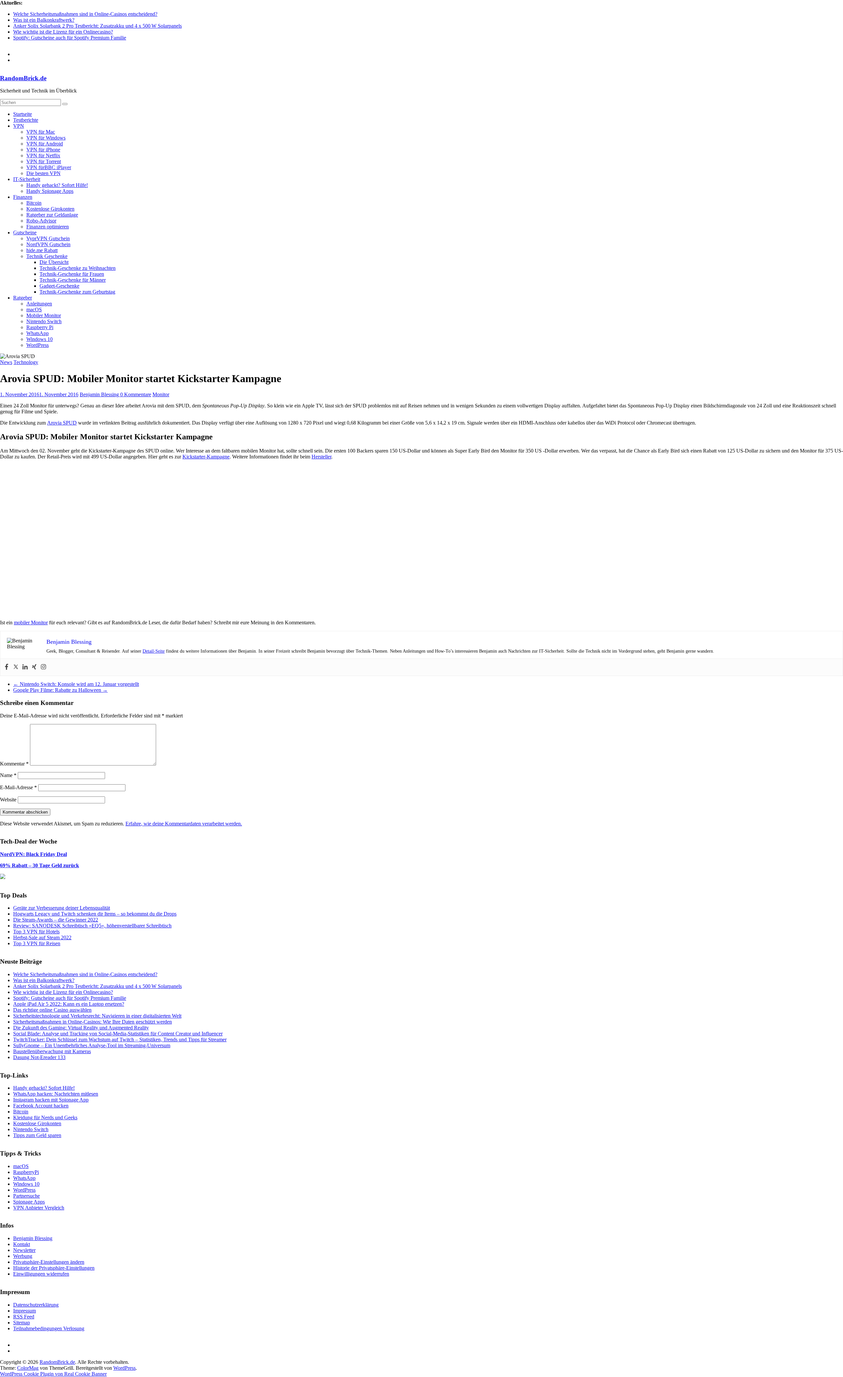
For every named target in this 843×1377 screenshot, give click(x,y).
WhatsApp (37, 333)
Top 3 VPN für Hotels (36, 931)
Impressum (24, 1310)
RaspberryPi (26, 1172)
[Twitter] (16, 667)
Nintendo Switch (44, 321)
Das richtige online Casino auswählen (52, 1010)
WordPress (37, 345)
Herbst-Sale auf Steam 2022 (42, 937)
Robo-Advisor (41, 220)
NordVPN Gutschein (48, 244)
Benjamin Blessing (100, 394)
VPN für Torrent (43, 161)
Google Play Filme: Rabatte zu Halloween (60, 690)
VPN (18, 126)
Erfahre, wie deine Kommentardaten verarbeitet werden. (183, 823)
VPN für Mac (40, 132)
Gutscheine (25, 232)
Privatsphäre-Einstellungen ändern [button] (48, 1262)
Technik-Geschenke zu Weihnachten (78, 268)
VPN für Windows (46, 138)
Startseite (22, 114)
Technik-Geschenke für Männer (73, 280)
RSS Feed (23, 1316)
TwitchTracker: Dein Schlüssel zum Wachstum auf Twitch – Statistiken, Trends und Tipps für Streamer (120, 1039)
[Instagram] (43, 667)
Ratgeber (22, 297)
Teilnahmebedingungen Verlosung (48, 1328)
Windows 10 (39, 339)
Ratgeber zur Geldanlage (52, 215)
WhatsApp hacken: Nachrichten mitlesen (55, 1094)
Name (8, 775)
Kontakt (21, 1244)
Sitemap (21, 1322)
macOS (34, 309)
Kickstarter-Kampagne (206, 456)
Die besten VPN (43, 173)
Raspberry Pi (39, 327)
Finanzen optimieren (47, 226)
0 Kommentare (135, 394)
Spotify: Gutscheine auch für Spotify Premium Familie (69, 37)
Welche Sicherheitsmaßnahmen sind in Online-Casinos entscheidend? (85, 14)
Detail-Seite (154, 651)
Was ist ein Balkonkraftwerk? (43, 20)
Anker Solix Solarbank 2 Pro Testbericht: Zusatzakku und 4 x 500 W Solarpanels (97, 26)
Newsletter (24, 1250)
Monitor (160, 394)
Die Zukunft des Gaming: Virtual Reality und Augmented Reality (81, 1027)
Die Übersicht (54, 262)
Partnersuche (26, 1196)
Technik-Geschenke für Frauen (72, 274)
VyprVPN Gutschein (48, 238)
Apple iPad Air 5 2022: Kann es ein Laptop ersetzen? (68, 1004)
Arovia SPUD (62, 423)
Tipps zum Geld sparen (37, 1135)
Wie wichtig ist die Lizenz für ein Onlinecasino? (63, 32)
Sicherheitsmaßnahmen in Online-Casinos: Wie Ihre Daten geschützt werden (92, 1022)
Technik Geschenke (47, 256)
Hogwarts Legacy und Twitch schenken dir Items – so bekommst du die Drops (95, 914)
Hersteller (321, 456)
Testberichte (25, 120)
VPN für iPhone (43, 149)
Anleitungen (39, 303)
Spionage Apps (29, 1202)
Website (8, 799)
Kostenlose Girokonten (50, 209)
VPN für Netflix (43, 155)
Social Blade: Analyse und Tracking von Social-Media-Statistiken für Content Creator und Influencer (118, 1033)
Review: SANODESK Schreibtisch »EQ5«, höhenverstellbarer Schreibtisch (92, 925)
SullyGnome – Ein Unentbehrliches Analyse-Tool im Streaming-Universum (91, 1045)
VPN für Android (44, 143)
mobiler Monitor (31, 622)
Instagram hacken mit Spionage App (51, 1100)
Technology (26, 362)
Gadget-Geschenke (59, 286)
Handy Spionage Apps (49, 191)
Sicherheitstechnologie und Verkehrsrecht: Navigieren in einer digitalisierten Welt (97, 1016)
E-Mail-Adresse (18, 787)
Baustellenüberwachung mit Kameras (52, 1051)
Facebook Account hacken (40, 1105)
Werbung (22, 1256)
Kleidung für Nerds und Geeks (45, 1117)
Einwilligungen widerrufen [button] (41, 1274)
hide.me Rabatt (42, 250)
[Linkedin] (25, 667)
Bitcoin (33, 203)
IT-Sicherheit (26, 179)
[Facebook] (7, 667)
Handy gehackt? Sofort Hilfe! (57, 185)
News (6, 362)
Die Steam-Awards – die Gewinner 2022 (55, 919)
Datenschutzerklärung (36, 1305)
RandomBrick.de (23, 78)
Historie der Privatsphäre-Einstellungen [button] (54, 1268)
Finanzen (22, 197)
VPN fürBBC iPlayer (48, 167)
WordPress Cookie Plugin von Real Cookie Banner (53, 1374)
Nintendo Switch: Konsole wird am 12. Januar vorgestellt (76, 684)
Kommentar (14, 763)
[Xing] (34, 667)
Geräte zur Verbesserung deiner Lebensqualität (61, 908)
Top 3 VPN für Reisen (36, 943)
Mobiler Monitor (43, 315)
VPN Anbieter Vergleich (38, 1207)
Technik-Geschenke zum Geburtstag (77, 292)
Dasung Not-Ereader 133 (39, 1057)
